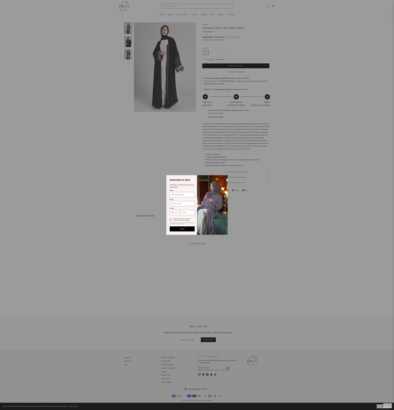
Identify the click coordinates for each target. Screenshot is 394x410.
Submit (182, 229)
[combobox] (175, 212)
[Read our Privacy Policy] (193, 223)
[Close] (225, 177)
